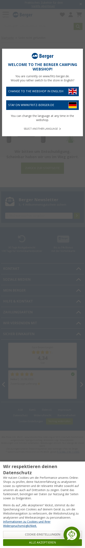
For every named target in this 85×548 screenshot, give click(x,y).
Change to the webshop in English (35, 91)
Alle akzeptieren (42, 542)
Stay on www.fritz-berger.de (31, 105)
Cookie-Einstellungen (42, 534)
